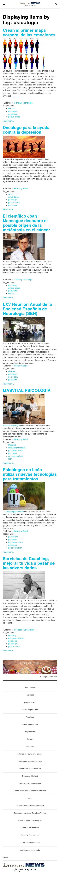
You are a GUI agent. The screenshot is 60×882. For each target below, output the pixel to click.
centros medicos (15, 456)
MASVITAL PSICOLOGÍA (27, 390)
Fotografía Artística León (30, 827)
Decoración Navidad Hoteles (30, 783)
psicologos (13, 536)
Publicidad (30, 695)
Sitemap (6, 857)
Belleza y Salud (21, 188)
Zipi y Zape (30, 746)
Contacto (30, 739)
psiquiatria (12, 113)
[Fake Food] (30, 666)
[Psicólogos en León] (24, 496)
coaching (12, 635)
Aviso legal (30, 717)
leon (10, 458)
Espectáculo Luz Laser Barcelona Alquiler (30, 813)
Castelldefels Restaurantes (30, 842)
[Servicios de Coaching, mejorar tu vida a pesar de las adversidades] (24, 584)
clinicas (11, 371)
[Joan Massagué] (24, 246)
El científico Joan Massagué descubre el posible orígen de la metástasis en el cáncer (26, 223)
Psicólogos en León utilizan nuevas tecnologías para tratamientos (30, 474)
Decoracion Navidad (30, 776)
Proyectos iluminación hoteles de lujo (30, 805)
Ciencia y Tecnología (23, 102)
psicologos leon (15, 547)
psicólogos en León (15, 511)
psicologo (12, 545)
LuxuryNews (30, 687)
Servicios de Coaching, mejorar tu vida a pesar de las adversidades (29, 563)
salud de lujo (14, 196)
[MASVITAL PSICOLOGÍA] (24, 408)
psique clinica (14, 116)
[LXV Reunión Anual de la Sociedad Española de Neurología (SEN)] (24, 329)
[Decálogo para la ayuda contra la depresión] (24, 146)
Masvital (12, 444)
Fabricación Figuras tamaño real (30, 761)
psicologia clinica (15, 450)
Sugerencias (30, 731)
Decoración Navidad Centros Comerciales (30, 790)
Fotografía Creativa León (30, 835)
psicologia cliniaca (16, 638)
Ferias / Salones (21, 365)
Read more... (8, 120)
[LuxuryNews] (30, 4)
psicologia (12, 111)
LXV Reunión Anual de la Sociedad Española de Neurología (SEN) (27, 308)
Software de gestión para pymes (30, 820)
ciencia (11, 108)
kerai (30, 798)
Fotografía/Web (30, 702)
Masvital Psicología (11, 425)
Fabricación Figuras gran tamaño (30, 754)
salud (10, 194)
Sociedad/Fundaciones (24, 629)
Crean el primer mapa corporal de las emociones (29, 32)
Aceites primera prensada (30, 850)
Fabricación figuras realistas (30, 768)
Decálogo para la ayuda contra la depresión (26, 129)
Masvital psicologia (16, 447)
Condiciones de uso (30, 724)
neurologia (13, 376)
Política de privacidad (30, 709)
